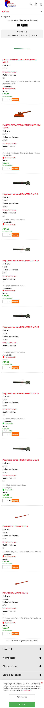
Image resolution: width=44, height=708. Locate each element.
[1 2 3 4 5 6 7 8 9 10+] (7, 434)
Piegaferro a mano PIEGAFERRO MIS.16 (20, 393)
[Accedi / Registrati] (36, 4)
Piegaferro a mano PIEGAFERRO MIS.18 (20, 460)
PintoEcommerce (9, 72)
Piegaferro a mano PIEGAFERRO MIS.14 (20, 327)
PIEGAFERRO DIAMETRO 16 (15, 592)
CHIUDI (42, 683)
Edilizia (5, 11)
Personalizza (22, 697)
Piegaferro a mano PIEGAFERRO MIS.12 (20, 260)
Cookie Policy (27, 690)
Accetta (22, 704)
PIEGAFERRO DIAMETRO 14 (15, 526)
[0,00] (41, 4)
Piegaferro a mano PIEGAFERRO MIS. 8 (20, 194)
